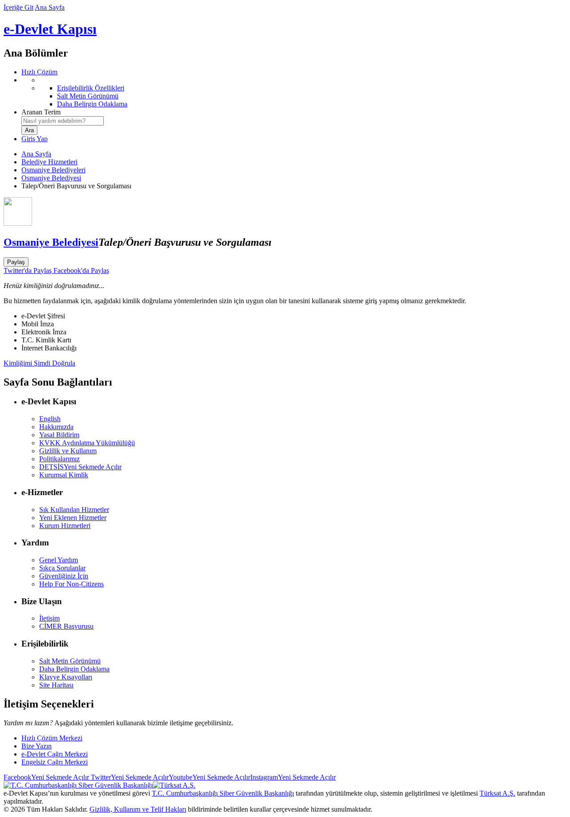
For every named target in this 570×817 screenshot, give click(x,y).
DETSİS (80, 467)
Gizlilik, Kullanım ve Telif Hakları (138, 809)
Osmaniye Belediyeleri (53, 170)
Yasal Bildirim (59, 435)
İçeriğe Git (18, 7)
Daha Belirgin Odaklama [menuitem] (92, 104)
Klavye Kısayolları (65, 677)
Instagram (293, 777)
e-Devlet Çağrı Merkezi (54, 754)
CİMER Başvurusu (66, 626)
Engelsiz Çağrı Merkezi (54, 762)
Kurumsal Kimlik (63, 475)
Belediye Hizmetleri (49, 162)
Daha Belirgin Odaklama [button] (74, 669)
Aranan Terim (41, 112)
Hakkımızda (56, 427)
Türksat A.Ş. (497, 793)
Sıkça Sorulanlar (62, 568)
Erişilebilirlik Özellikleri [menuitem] (90, 88)
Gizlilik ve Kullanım (68, 451)
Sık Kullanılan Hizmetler (74, 509)
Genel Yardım (58, 560)
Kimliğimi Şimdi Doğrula (39, 363)
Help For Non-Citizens (71, 584)
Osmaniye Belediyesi (51, 178)
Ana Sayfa (50, 7)
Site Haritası (56, 685)
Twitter (129, 777)
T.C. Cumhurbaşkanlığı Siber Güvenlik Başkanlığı (223, 793)
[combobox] (62, 121)
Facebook (46, 777)
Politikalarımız (59, 459)
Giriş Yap (34, 138)
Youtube (209, 777)
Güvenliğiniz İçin (63, 576)
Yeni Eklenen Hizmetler (72, 517)
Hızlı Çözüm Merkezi (51, 738)
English (50, 419)
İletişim (49, 618)
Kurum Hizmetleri (64, 525)
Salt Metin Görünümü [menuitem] (87, 96)
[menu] (293, 92)
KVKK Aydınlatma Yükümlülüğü (87, 443)
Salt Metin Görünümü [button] (70, 661)
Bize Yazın (36, 746)
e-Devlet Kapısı (50, 29)
